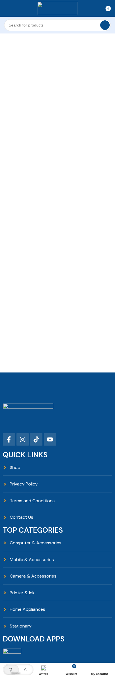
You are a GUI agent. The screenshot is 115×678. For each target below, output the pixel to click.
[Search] (105, 25)
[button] (18, 669)
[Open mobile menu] (6, 8)
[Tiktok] (36, 439)
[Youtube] (50, 439)
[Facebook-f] (9, 439)
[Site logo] (57, 8)
